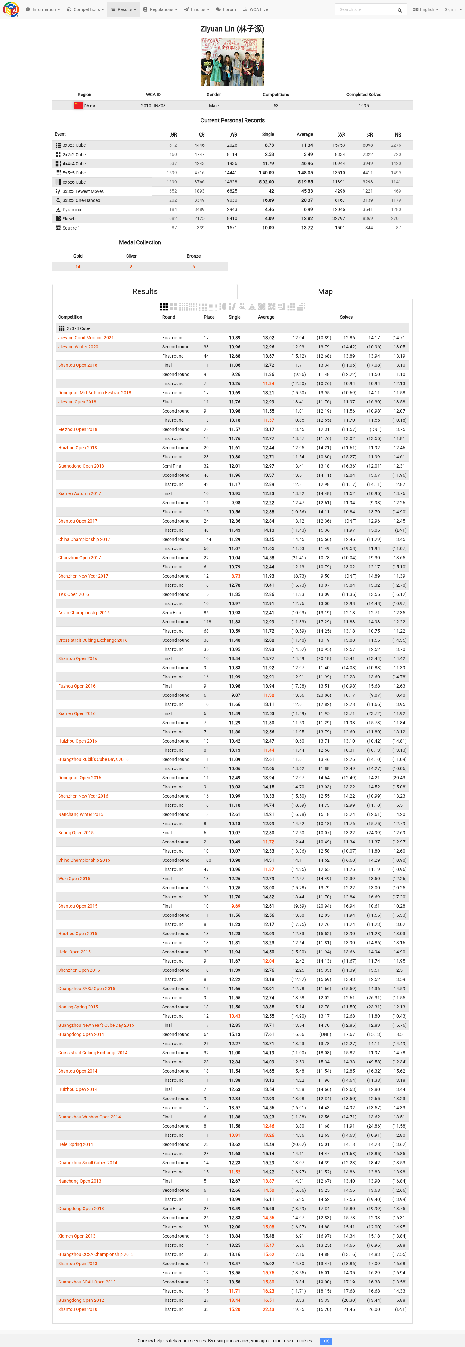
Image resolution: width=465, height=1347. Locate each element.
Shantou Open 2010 (77, 1309)
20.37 (307, 200)
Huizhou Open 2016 (77, 741)
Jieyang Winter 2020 (78, 346)
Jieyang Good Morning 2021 (86, 337)
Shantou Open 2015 (77, 906)
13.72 (307, 227)
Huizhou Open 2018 (77, 447)
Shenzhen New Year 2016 (83, 796)
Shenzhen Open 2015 (79, 970)
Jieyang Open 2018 (77, 401)
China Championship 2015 (84, 860)
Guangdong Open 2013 (81, 1208)
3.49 (308, 154)
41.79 (268, 163)
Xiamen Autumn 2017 (79, 493)
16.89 (268, 200)
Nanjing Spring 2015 (78, 1006)
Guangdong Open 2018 (81, 465)
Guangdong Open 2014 (81, 1034)
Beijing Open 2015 (76, 832)
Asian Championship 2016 (84, 612)
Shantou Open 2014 (77, 1071)
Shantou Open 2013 (77, 1263)
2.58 (269, 154)
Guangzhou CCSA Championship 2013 (96, 1254)
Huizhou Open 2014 (77, 1089)
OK (326, 1341)
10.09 (268, 227)
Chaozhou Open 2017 (79, 557)
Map (325, 291)
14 (77, 266)
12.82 (307, 218)
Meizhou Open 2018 (77, 429)
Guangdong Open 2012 (81, 1300)
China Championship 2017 (84, 539)
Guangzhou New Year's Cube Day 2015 (96, 1025)
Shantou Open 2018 (77, 365)
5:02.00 (266, 181)
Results (145, 291)
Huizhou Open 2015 (77, 933)
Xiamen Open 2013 (77, 1236)
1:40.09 (266, 172)
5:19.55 (305, 181)
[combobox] (371, 9)
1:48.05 (305, 172)
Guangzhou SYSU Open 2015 (86, 988)
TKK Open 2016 (73, 594)
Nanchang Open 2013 (79, 1181)
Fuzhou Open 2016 (77, 686)
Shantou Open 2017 (77, 520)
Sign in (452, 9)
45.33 (307, 190)
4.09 (269, 218)
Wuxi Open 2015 (74, 878)
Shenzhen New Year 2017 (83, 576)
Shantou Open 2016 (77, 658)
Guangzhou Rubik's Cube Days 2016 (93, 759)
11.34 (307, 145)
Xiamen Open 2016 (77, 713)
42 (271, 190)
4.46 (269, 209)
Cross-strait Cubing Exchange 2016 (92, 640)
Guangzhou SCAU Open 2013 (87, 1281)
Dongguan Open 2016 (79, 777)
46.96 (307, 163)
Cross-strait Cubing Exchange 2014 (92, 1052)
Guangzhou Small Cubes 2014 (87, 1162)
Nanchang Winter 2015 (80, 814)
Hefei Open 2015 (74, 951)
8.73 (269, 145)
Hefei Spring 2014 (75, 1144)
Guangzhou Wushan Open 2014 (89, 1116)
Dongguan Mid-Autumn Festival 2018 (94, 392)
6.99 (308, 209)
